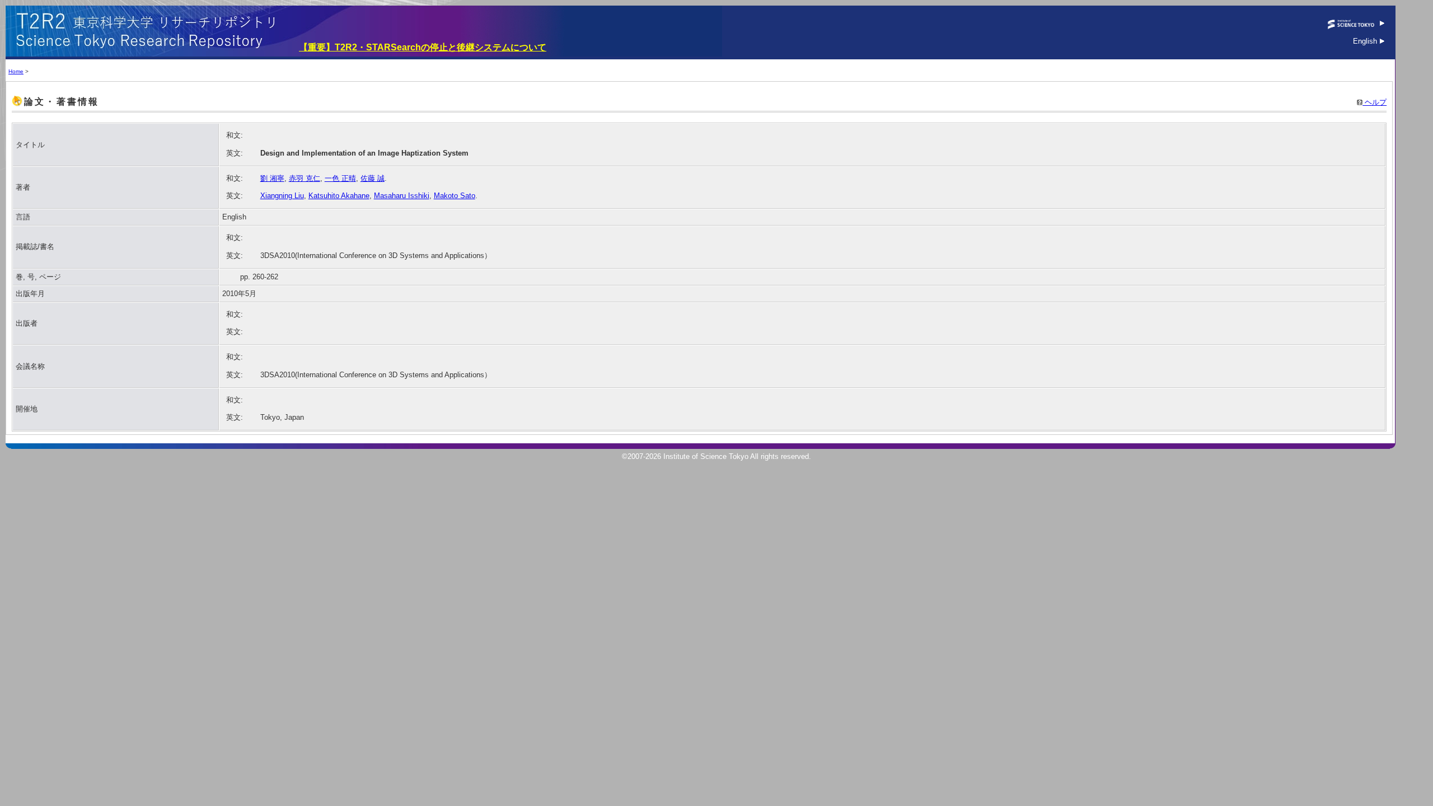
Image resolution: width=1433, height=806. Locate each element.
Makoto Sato (454, 195)
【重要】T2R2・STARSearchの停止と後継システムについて (422, 47)
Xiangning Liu (282, 195)
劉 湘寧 (272, 178)
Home (16, 71)
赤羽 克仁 (304, 178)
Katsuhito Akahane (338, 195)
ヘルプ (1374, 102)
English (1366, 41)
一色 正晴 (340, 178)
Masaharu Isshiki (401, 195)
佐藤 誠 (372, 178)
